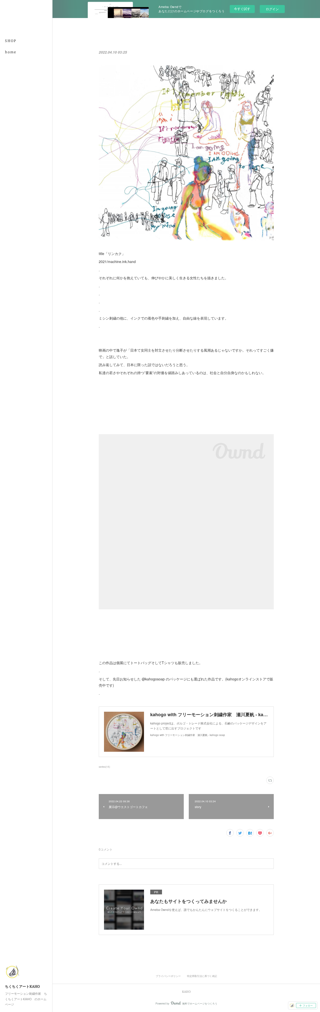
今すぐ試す (242, 8)
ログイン (272, 9)
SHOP (10, 40)
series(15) (104, 767)
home (10, 52)
